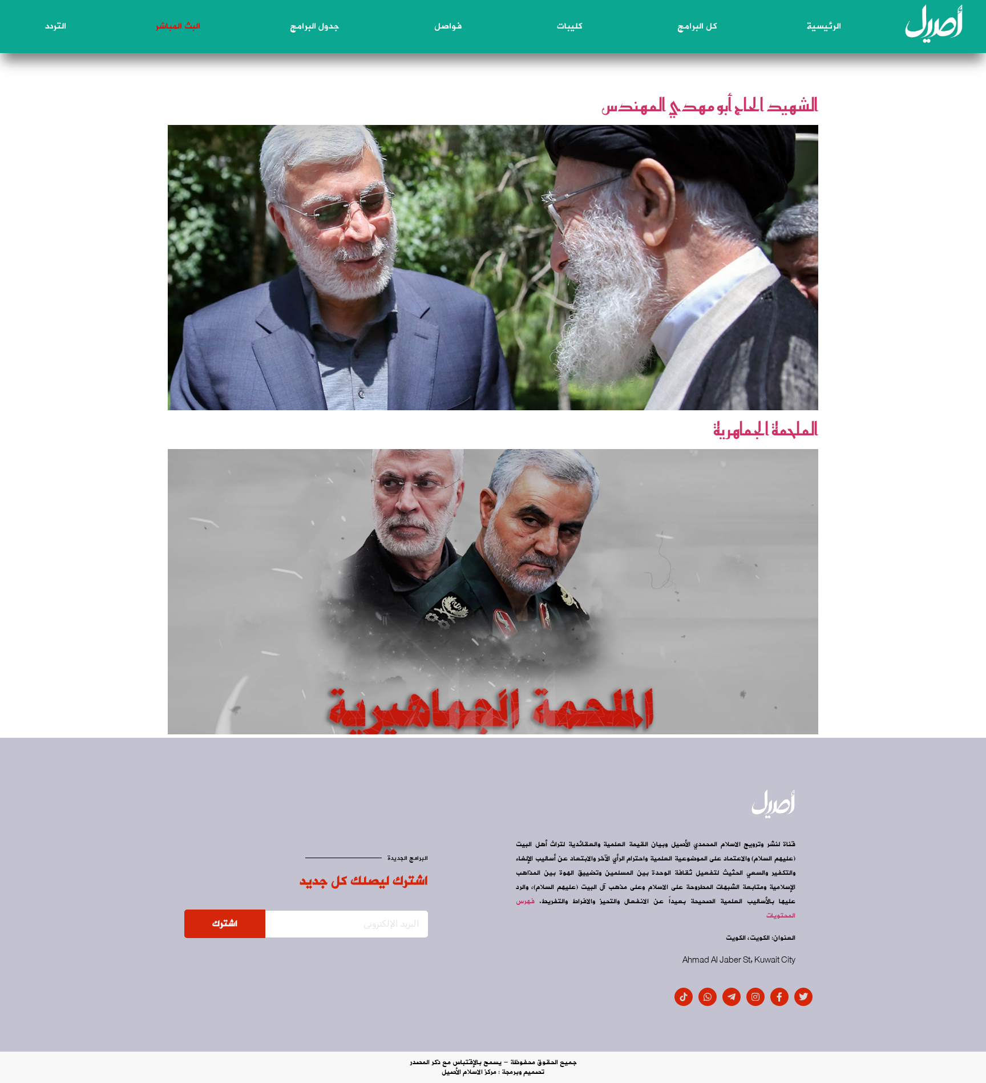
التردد (55, 26)
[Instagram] (755, 997)
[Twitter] (803, 997)
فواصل (448, 26)
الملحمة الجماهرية (765, 429)
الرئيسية (823, 26)
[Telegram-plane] (731, 997)
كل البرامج (697, 26)
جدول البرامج (314, 26)
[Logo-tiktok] (683, 997)
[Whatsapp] (707, 997)
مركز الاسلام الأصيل (469, 1072)
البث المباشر (177, 26)
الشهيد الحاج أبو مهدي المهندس (709, 105)
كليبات (569, 26)
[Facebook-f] (779, 997)
